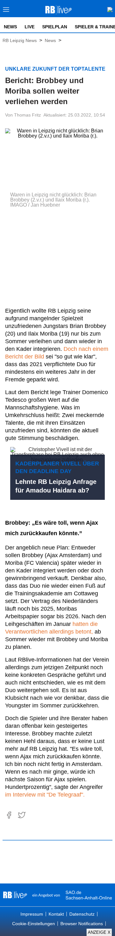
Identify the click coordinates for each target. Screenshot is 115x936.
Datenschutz (82, 914)
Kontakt (56, 914)
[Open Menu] (6, 11)
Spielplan (54, 26)
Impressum (31, 914)
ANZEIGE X (99, 932)
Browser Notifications (81, 923)
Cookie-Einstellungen (33, 923)
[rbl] (15, 895)
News (10, 26)
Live (29, 26)
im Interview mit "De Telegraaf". (45, 794)
